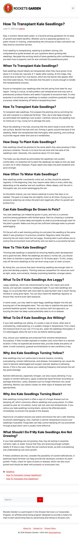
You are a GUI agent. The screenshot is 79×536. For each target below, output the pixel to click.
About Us (27, 528)
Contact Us (37, 528)
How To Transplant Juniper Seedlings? (23, 475)
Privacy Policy (50, 528)
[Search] (40, 499)
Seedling (10, 472)
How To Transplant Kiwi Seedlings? (22, 479)
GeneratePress (55, 532)
